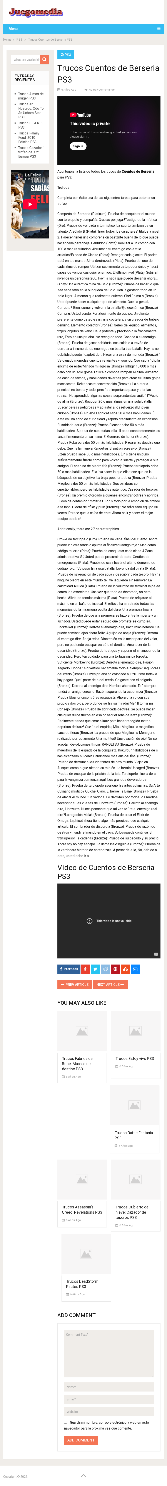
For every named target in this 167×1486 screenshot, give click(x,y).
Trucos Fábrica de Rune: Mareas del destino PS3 (77, 1063)
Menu (13, 29)
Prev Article (77, 985)
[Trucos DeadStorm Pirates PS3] (86, 1255)
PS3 (19, 39)
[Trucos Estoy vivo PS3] (135, 1032)
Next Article (108, 985)
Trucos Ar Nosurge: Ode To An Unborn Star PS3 (31, 110)
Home (7, 39)
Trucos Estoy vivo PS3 (134, 1058)
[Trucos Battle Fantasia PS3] (135, 1106)
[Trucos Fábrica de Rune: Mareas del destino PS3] (82, 1032)
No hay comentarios (102, 89)
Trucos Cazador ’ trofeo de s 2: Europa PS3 (30, 152)
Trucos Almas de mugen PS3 (31, 96)
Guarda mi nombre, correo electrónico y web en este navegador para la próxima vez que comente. (106, 1425)
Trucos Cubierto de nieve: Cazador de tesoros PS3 (132, 1212)
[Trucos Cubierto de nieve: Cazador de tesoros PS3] (135, 1180)
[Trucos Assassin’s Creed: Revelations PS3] (82, 1180)
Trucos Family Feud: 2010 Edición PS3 (28, 137)
